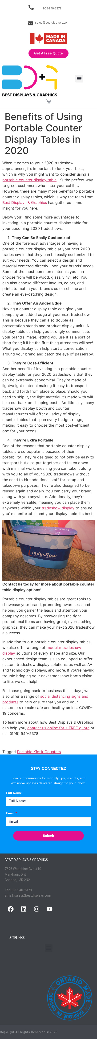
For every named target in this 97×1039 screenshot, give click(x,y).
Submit (48, 835)
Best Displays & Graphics (24, 202)
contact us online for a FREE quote (58, 728)
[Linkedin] (23, 909)
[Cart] (49, 101)
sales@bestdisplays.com (52, 22)
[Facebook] (10, 909)
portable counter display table (29, 179)
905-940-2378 (52, 8)
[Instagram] (36, 909)
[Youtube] (49, 909)
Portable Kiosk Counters (39, 751)
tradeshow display (58, 508)
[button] (79, 78)
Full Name (14, 793)
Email (11, 813)
